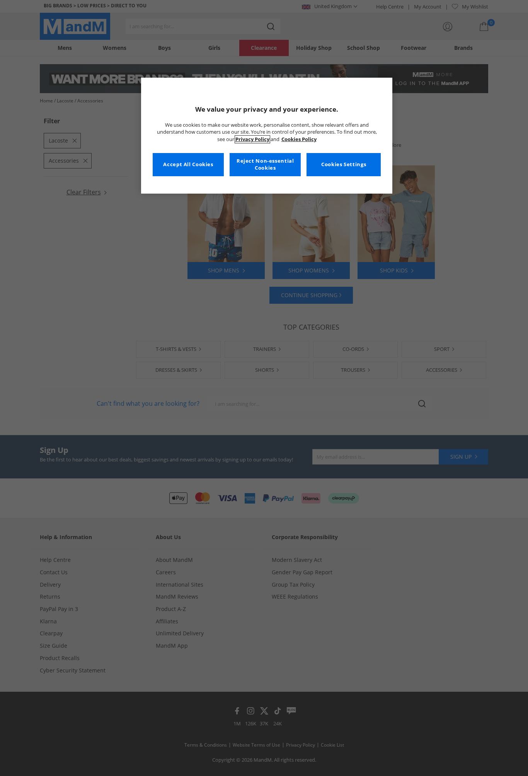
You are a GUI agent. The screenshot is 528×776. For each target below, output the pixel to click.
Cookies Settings (343, 164)
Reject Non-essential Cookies (265, 164)
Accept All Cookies (188, 164)
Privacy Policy (252, 139)
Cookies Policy (299, 139)
